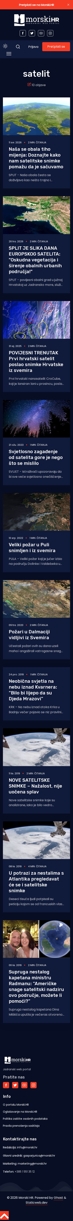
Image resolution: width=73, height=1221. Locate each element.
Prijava (33, 47)
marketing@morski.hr (32, 1164)
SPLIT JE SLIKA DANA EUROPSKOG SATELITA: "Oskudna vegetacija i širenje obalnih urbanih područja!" (35, 259)
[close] (68, 5)
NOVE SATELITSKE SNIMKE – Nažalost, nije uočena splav (35, 786)
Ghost (58, 1197)
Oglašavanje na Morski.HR (20, 1112)
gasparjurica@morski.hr (39, 1156)
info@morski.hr (27, 1147)
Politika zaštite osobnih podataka (25, 1119)
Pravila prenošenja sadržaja (21, 1126)
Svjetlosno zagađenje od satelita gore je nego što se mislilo (36, 457)
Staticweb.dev (36, 1202)
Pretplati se (56, 46)
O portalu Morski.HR (16, 1105)
